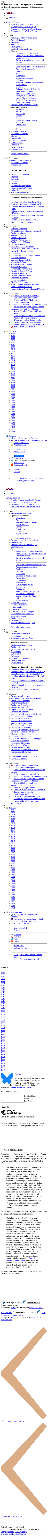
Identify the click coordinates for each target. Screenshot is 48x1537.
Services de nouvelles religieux (23, 623)
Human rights (16, 138)
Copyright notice (7, 1532)
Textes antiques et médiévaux (22, 638)
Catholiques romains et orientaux (23, 649)
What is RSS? (19, 469)
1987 (13, 416)
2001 (13, 389)
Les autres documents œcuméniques (25, 689)
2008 (13, 373)
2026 (13, 333)
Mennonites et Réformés (20, 743)
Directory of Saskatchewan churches (30, 56)
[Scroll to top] (2, 2)
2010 (13, 369)
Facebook (17, 935)
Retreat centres (21, 58)
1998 (13, 396)
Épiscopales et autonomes (26, 576)
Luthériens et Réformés (20, 741)
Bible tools (15, 44)
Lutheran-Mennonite (19, 253)
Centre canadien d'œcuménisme (26, 765)
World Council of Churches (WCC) (25, 220)
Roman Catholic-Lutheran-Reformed (25, 284)
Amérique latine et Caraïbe (26, 522)
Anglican (19, 71)
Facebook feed (19, 458)
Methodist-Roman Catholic (21, 269)
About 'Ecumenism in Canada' (25, 438)
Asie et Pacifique (22, 525)
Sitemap (17, 472)
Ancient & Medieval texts (21, 160)
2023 (13, 340)
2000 (13, 391)
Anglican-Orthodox (18, 235)
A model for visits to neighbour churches (26, 29)
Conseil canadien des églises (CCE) (25, 669)
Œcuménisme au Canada (23, 792)
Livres (11, 493)
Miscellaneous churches (20, 192)
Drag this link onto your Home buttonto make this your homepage (28, 479)
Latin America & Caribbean (26, 120)
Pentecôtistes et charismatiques (28, 591)
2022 (13, 342)
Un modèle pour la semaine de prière (25, 504)
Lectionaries (15, 145)
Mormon (19, 87)
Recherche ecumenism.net (21, 627)
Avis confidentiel (20, 928)
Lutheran (19, 80)
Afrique (19, 520)
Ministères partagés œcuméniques (27, 787)
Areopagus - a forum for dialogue (24, 38)
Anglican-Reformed (18, 238)
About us (12, 436)
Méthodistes (20, 582)
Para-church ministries (24, 91)
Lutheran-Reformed (18, 258)
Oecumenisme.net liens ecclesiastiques (31, 565)
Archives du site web (22, 923)
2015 (13, 358)
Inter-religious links (18, 140)
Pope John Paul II (36, 1308)
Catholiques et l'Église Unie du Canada (26, 714)
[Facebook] (3, 1135)
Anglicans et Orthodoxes (20, 705)
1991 (13, 409)
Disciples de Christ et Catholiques (24, 734)
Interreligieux (16, 636)
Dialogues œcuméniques (20, 634)
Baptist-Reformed (18, 244)
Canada (19, 116)
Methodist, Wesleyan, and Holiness (29, 82)
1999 (13, 394)
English (12, 489)
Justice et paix (16, 607)
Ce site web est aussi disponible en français (30, 440)
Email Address (30, 1096)
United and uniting (23, 102)
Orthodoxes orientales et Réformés (24, 750)
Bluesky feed (19, 456)
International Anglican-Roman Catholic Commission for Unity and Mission (27, 308)
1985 (13, 420)
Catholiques (20, 574)
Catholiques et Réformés (20, 727)
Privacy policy (19, 451)
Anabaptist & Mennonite (25, 69)
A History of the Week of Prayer (23, 27)
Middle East (20, 122)
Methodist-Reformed (19, 267)
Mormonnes (20, 587)
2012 (13, 365)
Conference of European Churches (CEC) (27, 204)
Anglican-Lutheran (18, 233)
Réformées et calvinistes (25, 594)
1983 (13, 423)
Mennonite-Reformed (19, 262)
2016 (13, 356)
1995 (13, 402)
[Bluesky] (3, 1131)
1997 (13, 398)
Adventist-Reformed (19, 229)
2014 (13, 360)
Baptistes (19, 571)
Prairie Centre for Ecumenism (25, 318)
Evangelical (20, 76)
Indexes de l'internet (18, 603)
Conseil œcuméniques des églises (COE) (26, 674)
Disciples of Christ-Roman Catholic (25, 249)
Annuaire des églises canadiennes (29, 551)
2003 (13, 385)
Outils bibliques (17, 618)
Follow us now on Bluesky (21, 1087)
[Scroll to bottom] (4, 2)
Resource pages (17, 149)
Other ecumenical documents (22, 222)
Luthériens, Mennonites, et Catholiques (26, 738)
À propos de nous (15, 912)
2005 (13, 380)
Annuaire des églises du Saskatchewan (31, 553)
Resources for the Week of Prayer (24, 31)
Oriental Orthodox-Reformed (22, 271)
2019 (13, 349)
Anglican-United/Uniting (20, 242)
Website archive (20, 445)
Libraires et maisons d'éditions (22, 614)
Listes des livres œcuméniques (22, 611)
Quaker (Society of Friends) (26, 98)
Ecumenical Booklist (19, 131)
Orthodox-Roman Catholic (21, 275)
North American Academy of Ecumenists (29, 316)
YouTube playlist (20, 465)
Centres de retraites (23, 538)
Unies (18, 598)
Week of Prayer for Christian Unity (24, 24)
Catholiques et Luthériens (21, 718)
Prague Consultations (19, 280)
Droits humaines (17, 547)
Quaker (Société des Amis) (26, 596)
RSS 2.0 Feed (19, 463)
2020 (13, 347)
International (20, 109)
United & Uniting (17, 190)
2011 (13, 367)
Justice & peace (17, 142)
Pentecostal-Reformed (19, 278)
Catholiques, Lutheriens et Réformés (25, 730)
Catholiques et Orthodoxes (21, 725)
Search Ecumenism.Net (20, 154)
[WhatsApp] (3, 1146)
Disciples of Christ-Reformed (22, 246)
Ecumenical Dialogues (19, 134)
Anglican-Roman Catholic (21, 240)
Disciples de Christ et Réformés (23, 732)
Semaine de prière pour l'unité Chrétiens (26, 500)
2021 (13, 345)
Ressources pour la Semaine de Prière (25, 507)
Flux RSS (17, 937)
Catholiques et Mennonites (21, 721)
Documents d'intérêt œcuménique (24, 545)
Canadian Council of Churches (26, 298)
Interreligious (16, 165)
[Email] (3, 1142)
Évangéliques (21, 578)
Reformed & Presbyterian (21, 186)
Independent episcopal (24, 78)
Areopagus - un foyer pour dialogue (25, 540)
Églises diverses (22, 600)
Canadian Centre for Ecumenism (26, 296)
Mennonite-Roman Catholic (21, 264)
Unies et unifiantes (18, 660)
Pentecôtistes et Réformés (21, 752)
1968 (13, 427)
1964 (13, 431)
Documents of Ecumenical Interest (24, 105)
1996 (13, 400)
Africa (18, 111)
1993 (13, 407)
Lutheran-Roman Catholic (21, 260)
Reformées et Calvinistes (20, 658)
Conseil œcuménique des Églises (20, 1259)
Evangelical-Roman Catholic (22, 251)
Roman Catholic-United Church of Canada (27, 289)
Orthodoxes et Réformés (20, 747)
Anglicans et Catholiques (20, 701)
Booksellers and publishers (21, 49)
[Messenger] (3, 1138)
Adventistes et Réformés (20, 696)
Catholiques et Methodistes (21, 723)
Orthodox (14, 183)
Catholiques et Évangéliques (22, 716)
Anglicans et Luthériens (20, 703)
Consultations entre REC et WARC (24, 756)
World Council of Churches (24, 327)
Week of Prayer (12, 22)
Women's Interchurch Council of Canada (29, 324)
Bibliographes (16, 542)
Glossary (14, 136)
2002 (13, 387)
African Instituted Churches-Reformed (26, 231)
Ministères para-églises (24, 585)
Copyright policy (20, 449)
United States (21, 125)
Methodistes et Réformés (20, 745)
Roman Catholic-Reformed (21, 287)
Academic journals (18, 40)
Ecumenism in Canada (22, 302)
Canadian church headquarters (27, 53)
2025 (13, 336)
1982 (13, 425)
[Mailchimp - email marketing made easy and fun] (11, 1115)
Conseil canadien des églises (25, 767)
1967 (13, 429)
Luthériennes (21, 580)
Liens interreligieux (18, 616)
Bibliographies (16, 47)
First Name (28, 1098)
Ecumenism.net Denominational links (30, 67)
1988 (13, 414)
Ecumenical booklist (21, 443)
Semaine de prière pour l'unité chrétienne (29, 799)
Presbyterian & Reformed (26, 96)
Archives (12, 331)
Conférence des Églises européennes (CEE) (28, 672)
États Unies (20, 529)
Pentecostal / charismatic (25, 93)
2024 (13, 338)
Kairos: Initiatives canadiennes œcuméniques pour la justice (24, 784)
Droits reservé (19, 930)
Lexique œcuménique (19, 609)
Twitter (16, 939)
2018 (13, 351)
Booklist (12, 18)
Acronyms (15, 42)
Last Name (28, 1101)
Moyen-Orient (21, 533)
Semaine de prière (13, 498)
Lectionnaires (16, 620)
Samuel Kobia (6, 1313)
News (13, 1308)
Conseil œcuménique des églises (26, 774)
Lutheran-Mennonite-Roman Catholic (25, 255)
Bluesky (18, 1074)
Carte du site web (20, 948)
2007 (13, 376)
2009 (13, 371)
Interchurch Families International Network (30, 304)
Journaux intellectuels (19, 605)
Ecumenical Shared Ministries (25, 300)
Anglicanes (20, 569)
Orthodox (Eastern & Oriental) (28, 89)
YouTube (17, 941)
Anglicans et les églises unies (22, 709)
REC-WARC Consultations (21, 282)
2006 (13, 378)
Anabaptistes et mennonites (26, 567)
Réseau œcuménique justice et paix (27, 320)
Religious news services (20, 147)
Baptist (18, 73)
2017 (13, 353)
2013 (13, 362)
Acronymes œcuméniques (21, 513)
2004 (13, 382)
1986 (13, 418)
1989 (13, 411)
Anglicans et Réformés (20, 707)
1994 (13, 405)
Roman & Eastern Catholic (26, 100)
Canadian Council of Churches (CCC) (26, 202)
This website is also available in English (29, 919)
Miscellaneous (21, 85)
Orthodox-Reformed (19, 273)
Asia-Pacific (20, 114)
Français (12, 13)
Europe (18, 118)
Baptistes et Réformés (19, 712)
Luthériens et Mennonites (21, 736)
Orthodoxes (20, 589)
